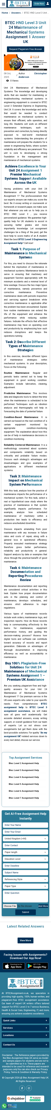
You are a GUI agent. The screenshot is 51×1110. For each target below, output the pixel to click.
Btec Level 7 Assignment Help (24, 798)
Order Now (39, 4)
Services (8, 1028)
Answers (16, 12)
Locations (8, 1035)
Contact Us (9, 1044)
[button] (3, 3)
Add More (43, 906)
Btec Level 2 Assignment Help (24, 763)
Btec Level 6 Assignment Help (24, 791)
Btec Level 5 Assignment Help (24, 784)
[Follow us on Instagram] (29, 1088)
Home (5, 12)
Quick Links (9, 1020)
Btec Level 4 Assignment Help (24, 777)
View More (25, 940)
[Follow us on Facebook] (22, 1088)
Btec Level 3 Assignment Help (24, 770)
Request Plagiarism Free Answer (25, 49)
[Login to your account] (48, 3)
